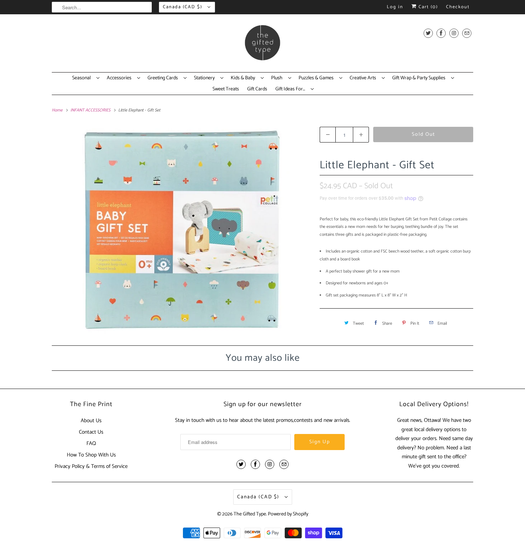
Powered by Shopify (288, 514)
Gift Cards (257, 89)
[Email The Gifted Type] (466, 33)
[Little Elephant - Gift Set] (182, 230)
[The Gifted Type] (262, 45)
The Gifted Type (250, 514)
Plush (278, 78)
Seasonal (82, 78)
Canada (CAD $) (183, 7)
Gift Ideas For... (291, 89)
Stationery (205, 78)
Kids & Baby (244, 78)
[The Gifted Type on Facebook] (441, 33)
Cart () (427, 7)
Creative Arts (364, 78)
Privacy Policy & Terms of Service (91, 466)
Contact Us (91, 432)
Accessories (120, 78)
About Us (91, 420)
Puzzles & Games (317, 78)
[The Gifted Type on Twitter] (428, 33)
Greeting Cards (164, 78)
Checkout (458, 7)
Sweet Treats (225, 89)
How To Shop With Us (91, 454)
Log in (395, 7)
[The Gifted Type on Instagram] (454, 33)
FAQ (91, 443)
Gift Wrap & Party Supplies (420, 78)
